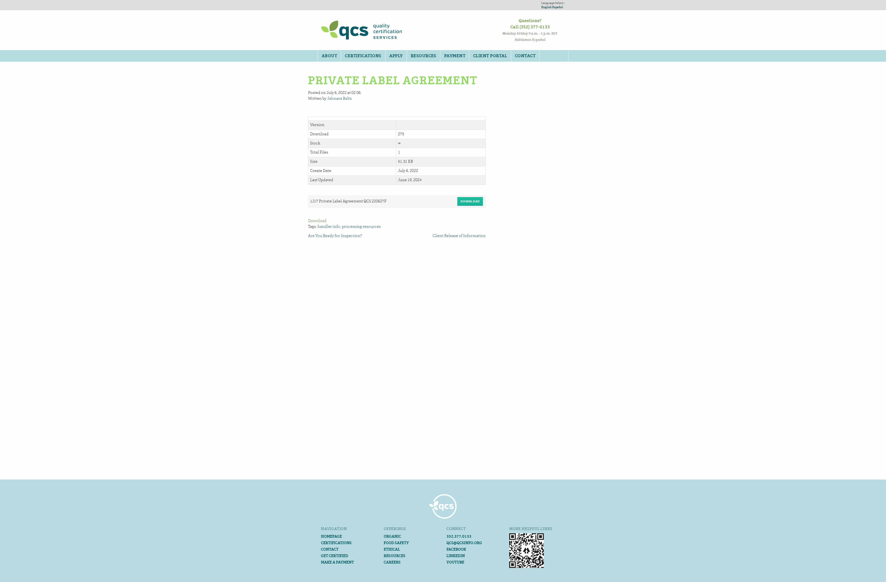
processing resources (361, 226)
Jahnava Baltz (339, 98)
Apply (396, 56)
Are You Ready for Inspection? (335, 235)
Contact (525, 56)
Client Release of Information (459, 235)
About (329, 56)
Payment (454, 56)
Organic (392, 536)
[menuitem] (329, 56)
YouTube (455, 562)
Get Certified (334, 555)
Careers (392, 562)
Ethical (392, 549)
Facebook (456, 549)
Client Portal (490, 56)
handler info (328, 226)
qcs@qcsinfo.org (464, 542)
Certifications (363, 56)
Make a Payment (337, 562)
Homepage (331, 536)
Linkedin (455, 555)
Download (470, 201)
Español (557, 7)
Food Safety (396, 542)
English (546, 7)
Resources (423, 56)
